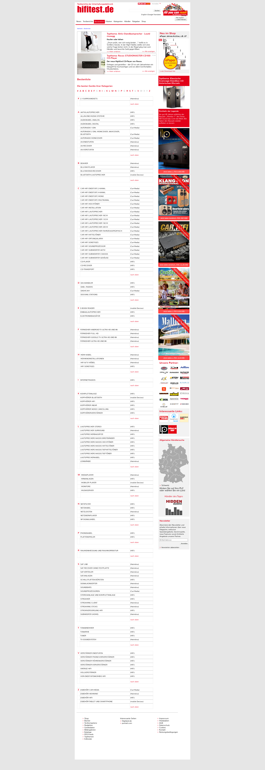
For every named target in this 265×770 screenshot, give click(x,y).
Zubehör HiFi (86, 698)
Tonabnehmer (87, 628)
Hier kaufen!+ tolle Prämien (181, 18)
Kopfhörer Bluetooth (91, 397)
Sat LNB (84, 564)
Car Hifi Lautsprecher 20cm (94, 227)
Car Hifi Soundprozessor (93, 246)
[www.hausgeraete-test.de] (174, 424)
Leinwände (85, 461)
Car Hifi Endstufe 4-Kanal (93, 192)
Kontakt (162, 730)
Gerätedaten (89, 727)
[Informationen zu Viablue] (163, 405)
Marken (109, 21)
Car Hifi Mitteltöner (91, 235)
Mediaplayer (87, 475)
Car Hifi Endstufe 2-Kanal (93, 188)
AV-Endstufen (87, 142)
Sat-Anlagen (86, 576)
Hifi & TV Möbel (88, 362)
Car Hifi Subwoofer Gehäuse (94, 258)
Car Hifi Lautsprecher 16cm (94, 223)
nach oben (134, 104)
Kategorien (118, 21)
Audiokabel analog (90, 120)
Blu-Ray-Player (88, 167)
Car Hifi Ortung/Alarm (92, 238)
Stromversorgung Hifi (91, 610)
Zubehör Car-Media (89, 690)
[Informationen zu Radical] (163, 400)
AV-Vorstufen (87, 150)
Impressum (164, 718)
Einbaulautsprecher (90, 312)
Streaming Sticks (89, 606)
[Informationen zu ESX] (163, 379)
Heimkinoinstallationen (92, 358)
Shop (144, 21)
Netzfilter (86, 504)
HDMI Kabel (86, 355)
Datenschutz (164, 725)
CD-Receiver (86, 265)
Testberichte (88, 21)
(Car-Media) (134, 128)
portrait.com (127, 723)
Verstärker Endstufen (91, 653)
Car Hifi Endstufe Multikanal (95, 200)
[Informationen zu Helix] (174, 384)
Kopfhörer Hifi (87, 401)
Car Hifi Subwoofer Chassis (94, 254)
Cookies (162, 727)
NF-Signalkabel (88, 519)
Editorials (88, 739)
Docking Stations (89, 294)
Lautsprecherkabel (90, 457)
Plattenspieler (87, 537)
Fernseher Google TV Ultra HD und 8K (98, 337)
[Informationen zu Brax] (163, 373)
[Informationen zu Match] (174, 389)
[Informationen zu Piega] (184, 395)
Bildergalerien (90, 730)
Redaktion (88, 725)
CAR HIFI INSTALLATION (91, 208)
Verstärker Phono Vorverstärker (97, 657)
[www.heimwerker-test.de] (184, 424)
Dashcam (85, 291)
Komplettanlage (88, 394)
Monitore (85, 486)
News (78, 21)
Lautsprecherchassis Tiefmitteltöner (99, 450)
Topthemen (89, 736)
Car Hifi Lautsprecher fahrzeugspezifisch (101, 231)
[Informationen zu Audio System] (174, 368)
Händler (127, 21)
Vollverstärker (88, 672)
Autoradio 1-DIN (88, 128)
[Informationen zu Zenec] (184, 405)
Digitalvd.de (127, 721)
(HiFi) (132, 112)
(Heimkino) (134, 98)
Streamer (85, 599)
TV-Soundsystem (88, 639)
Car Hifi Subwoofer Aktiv (93, 250)
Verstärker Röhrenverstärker (95, 661)
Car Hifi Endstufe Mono (92, 196)
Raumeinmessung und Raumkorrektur (99, 550)
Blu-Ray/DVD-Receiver (91, 171)
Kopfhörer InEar (88, 405)
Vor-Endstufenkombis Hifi (93, 676)
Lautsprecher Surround (92, 430)
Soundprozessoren (90, 591)
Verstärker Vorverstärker (93, 665)
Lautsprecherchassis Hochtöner (96, 442)
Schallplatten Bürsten (92, 580)
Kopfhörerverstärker (91, 413)
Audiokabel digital (90, 124)
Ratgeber (136, 21)
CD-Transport (87, 269)
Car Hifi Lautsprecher (91, 212)
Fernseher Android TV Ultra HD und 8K (99, 329)
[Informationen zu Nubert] (174, 395)
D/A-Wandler (87, 283)
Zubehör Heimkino (89, 694)
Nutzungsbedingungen (168, 732)
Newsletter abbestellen (170, 547)
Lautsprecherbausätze (91, 434)
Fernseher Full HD (89, 333)
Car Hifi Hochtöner (90, 204)
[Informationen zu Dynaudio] (174, 373)
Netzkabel (86, 508)
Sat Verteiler (86, 572)
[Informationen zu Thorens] (184, 400)
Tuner (83, 636)
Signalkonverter (88, 583)
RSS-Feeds (88, 734)
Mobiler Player (88, 482)
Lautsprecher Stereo (90, 426)
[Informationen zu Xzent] (174, 405)
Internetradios (87, 380)
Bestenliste (99, 21)
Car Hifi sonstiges (89, 242)
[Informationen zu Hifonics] (184, 384)
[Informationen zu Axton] (184, 368)
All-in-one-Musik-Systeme (93, 116)
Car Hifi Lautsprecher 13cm (94, 219)
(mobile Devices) (136, 175)
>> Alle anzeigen (148, 51)
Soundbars (86, 587)
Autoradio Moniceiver (91, 138)
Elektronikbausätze (90, 316)
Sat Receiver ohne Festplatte (94, 568)
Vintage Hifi (86, 668)
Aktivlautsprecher (90, 112)
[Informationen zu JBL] (163, 389)
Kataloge (88, 732)
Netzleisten (86, 512)
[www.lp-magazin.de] (163, 435)
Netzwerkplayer (89, 515)
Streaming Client (88, 603)
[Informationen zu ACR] (163, 368)
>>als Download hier (167, 71)
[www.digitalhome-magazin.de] (163, 424)
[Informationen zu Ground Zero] (163, 384)
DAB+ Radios (87, 287)
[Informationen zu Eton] (174, 379)
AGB (161, 723)
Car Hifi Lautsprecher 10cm (94, 215)
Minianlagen (87, 479)
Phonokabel (86, 533)
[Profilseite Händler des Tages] (174, 514)
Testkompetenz (90, 723)
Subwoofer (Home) (89, 614)
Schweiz (165, 485)
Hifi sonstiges (87, 366)
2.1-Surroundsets (89, 98)
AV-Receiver (86, 146)
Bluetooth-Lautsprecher (93, 175)
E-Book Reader (87, 308)
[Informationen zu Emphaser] (184, 373)
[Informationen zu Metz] (184, 389)
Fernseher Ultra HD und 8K (93, 341)
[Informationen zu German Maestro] (184, 379)
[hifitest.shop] (172, 435)
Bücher (87, 720)
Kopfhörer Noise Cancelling (94, 409)
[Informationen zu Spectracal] (174, 400)
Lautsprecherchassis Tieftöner (96, 453)
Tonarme (84, 632)
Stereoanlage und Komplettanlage (97, 595)
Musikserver (87, 490)
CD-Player (85, 261)
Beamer (84, 163)
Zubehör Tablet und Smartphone (96, 701)
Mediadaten (164, 720)
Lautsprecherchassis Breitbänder (97, 438)
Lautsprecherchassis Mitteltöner (97, 446)
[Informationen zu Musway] (163, 395)
